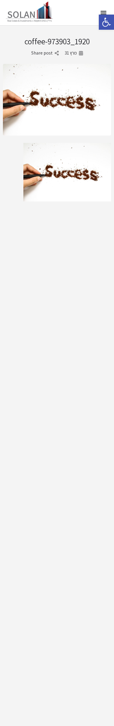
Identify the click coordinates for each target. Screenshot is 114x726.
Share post (42, 53)
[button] (106, 22)
